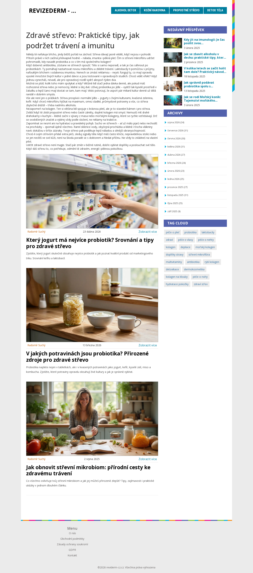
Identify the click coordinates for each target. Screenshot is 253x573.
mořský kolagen (205, 247)
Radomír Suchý (36, 231)
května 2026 (176, 146)
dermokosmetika (194, 269)
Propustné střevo (186, 10)
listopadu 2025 (177, 195)
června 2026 (176, 138)
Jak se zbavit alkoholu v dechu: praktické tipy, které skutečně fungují (204, 55)
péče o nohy (200, 276)
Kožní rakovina (154, 10)
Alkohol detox (125, 10)
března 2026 (176, 162)
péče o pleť (172, 232)
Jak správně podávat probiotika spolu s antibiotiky (199, 84)
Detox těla (215, 10)
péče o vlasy (185, 239)
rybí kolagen (212, 262)
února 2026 (175, 170)
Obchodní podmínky (72, 538)
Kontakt (72, 555)
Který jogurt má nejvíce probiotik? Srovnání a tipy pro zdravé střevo (90, 243)
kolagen (170, 247)
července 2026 (177, 130)
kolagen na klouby (177, 276)
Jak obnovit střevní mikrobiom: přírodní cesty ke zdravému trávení (88, 470)
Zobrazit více (148, 231)
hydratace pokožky (177, 284)
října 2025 (174, 203)
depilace (185, 247)
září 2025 (173, 211)
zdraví (169, 239)
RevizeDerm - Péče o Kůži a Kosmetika (55, 10)
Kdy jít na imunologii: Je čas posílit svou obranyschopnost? (204, 41)
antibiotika (193, 262)
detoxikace (172, 269)
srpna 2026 (175, 122)
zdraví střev (201, 284)
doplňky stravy (174, 254)
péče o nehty (206, 239)
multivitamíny (174, 262)
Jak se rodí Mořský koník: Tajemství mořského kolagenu (202, 98)
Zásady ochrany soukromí (72, 544)
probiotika (190, 232)
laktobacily (208, 232)
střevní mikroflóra (199, 254)
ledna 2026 (175, 179)
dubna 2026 (176, 154)
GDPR (72, 550)
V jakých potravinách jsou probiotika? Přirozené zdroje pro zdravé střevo (87, 356)
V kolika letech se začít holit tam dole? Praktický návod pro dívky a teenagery (205, 70)
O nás (72, 533)
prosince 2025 (177, 187)
